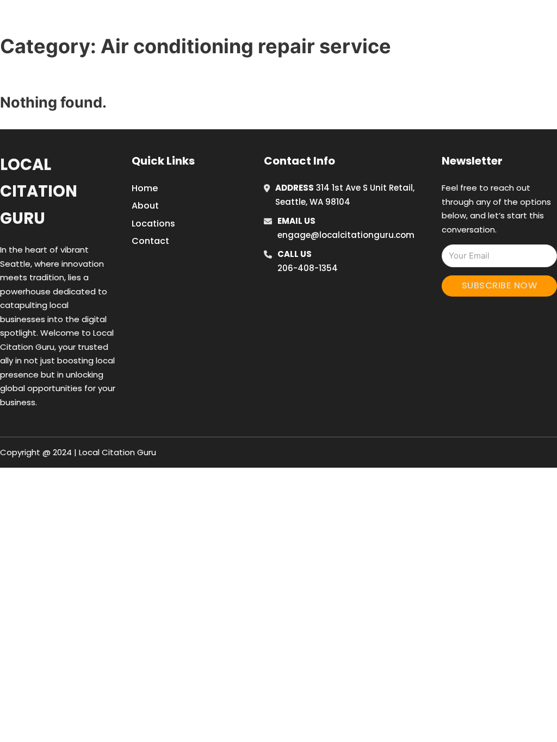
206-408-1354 (307, 268)
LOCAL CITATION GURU (95, 21)
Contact (150, 241)
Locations (457, 21)
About (145, 205)
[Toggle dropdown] (530, 21)
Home (408, 21)
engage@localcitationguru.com (345, 235)
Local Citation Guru (38, 191)
